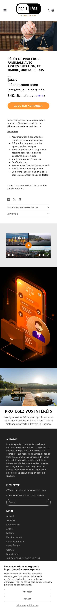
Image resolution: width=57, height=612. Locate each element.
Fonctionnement (14, 537)
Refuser (27, 598)
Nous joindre (12, 554)
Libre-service (12, 524)
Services (10, 520)
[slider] (17, 255)
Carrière (10, 550)
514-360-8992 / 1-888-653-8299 (23, 558)
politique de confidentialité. (18, 584)
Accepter (27, 591)
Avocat (9, 528)
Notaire (10, 533)
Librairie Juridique (15, 541)
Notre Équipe (13, 545)
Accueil (10, 516)
